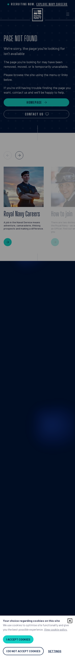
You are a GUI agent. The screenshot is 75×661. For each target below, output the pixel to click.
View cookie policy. (55, 629)
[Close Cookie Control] (70, 621)
